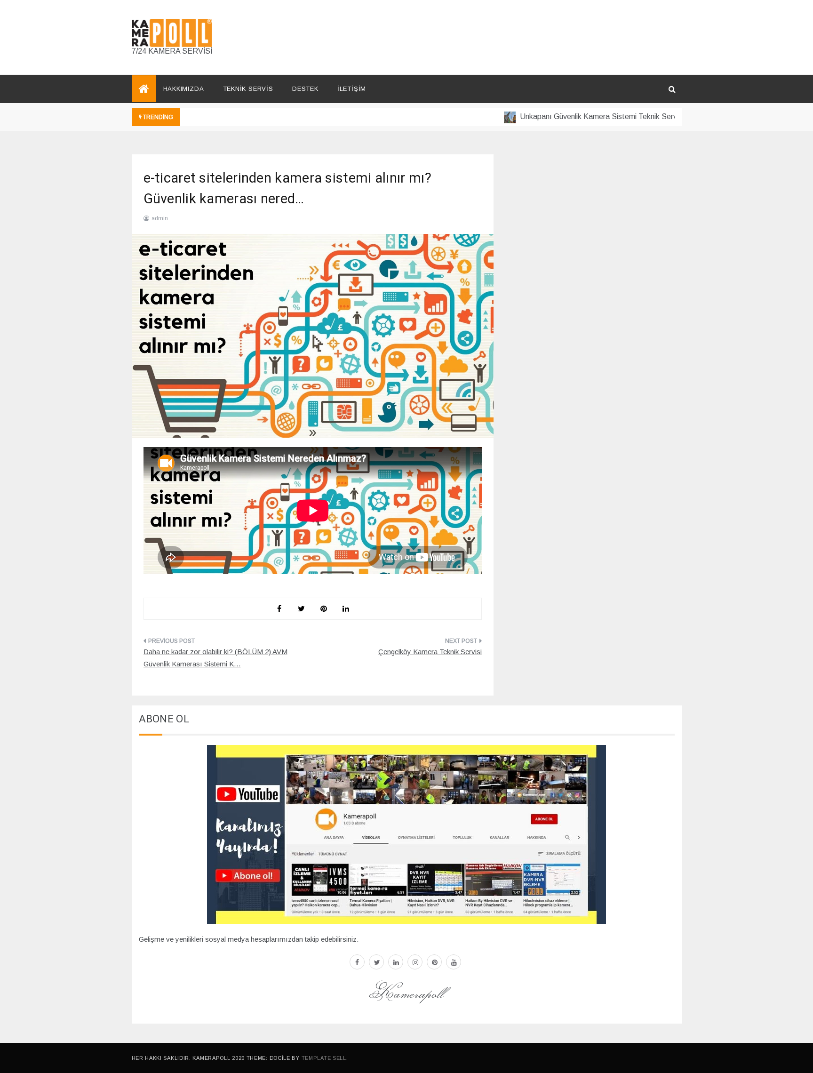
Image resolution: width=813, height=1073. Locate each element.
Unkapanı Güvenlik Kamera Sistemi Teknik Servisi (584, 116)
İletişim (351, 88)
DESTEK (305, 88)
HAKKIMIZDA (183, 88)
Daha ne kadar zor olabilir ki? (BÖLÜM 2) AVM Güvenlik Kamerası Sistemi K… (215, 658)
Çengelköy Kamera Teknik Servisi (430, 652)
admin (159, 218)
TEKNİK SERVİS (248, 88)
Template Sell (324, 1058)
